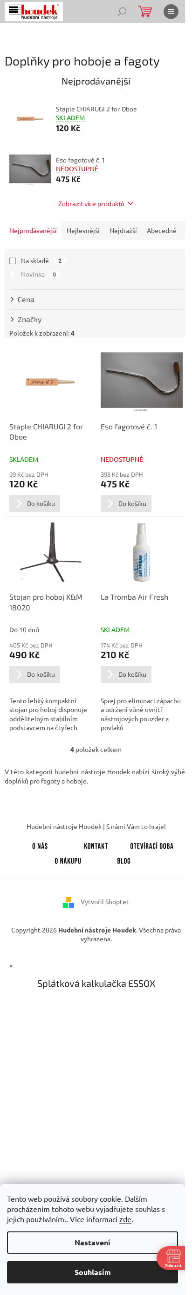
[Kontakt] (96, 844)
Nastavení (92, 1242)
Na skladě (41, 260)
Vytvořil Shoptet (105, 901)
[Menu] (171, 11)
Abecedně (162, 230)
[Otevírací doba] (152, 844)
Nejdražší (123, 230)
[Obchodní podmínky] (68, 859)
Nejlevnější (83, 230)
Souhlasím (93, 1272)
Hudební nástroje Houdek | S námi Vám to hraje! (96, 826)
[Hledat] (122, 11)
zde (125, 1219)
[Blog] (124, 859)
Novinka (38, 274)
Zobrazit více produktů (91, 203)
